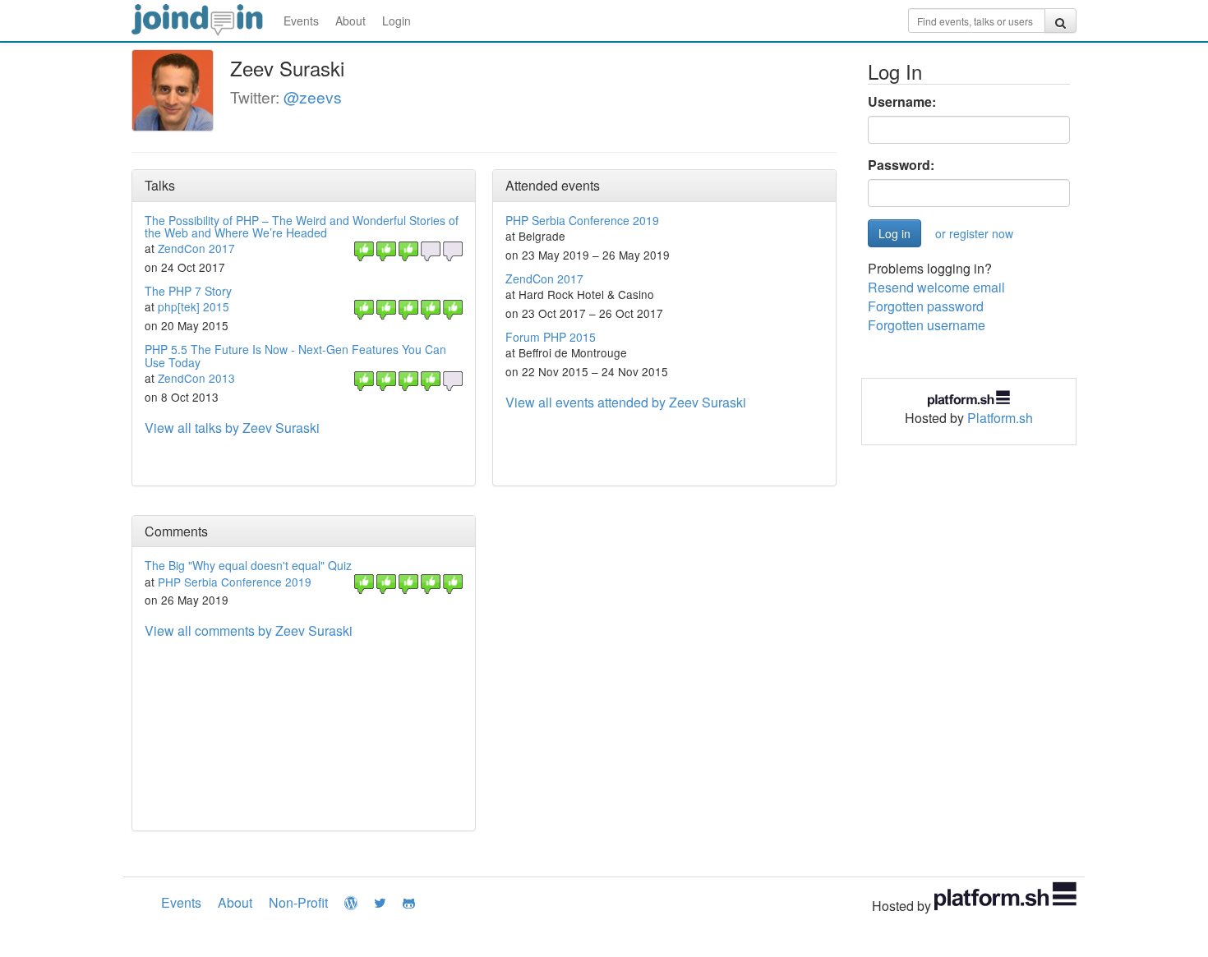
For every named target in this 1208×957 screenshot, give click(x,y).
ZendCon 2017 (196, 248)
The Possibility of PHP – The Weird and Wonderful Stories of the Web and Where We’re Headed (302, 226)
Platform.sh (1000, 417)
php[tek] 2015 (193, 306)
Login (396, 20)
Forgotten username (926, 324)
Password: (901, 165)
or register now (974, 233)
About (350, 20)
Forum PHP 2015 (550, 337)
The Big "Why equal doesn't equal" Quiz (248, 565)
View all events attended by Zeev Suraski (625, 402)
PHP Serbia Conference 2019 (582, 220)
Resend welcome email (936, 287)
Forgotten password (926, 306)
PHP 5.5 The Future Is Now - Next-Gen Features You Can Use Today (295, 355)
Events (301, 20)
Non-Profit (298, 902)
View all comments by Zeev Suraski (249, 630)
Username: (902, 102)
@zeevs (313, 96)
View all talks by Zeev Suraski (232, 427)
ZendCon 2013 (196, 378)
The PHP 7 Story (188, 291)
